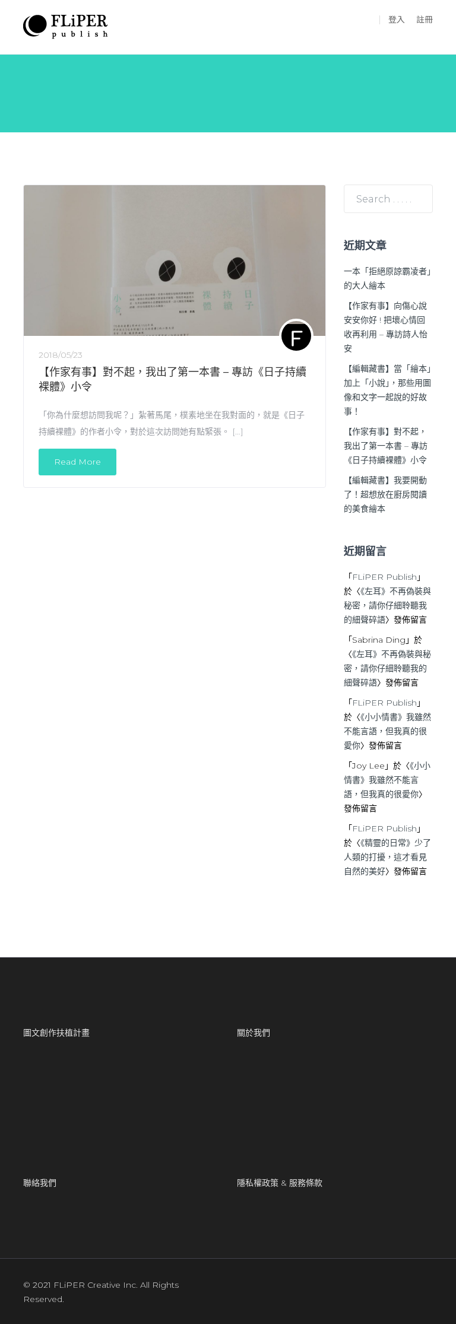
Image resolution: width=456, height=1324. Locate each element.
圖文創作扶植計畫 (56, 1032)
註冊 (424, 19)
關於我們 (253, 1032)
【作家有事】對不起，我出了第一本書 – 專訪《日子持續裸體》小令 (386, 445)
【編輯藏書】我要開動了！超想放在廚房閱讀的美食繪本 (385, 494)
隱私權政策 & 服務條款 (279, 1182)
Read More (77, 461)
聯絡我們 (39, 1182)
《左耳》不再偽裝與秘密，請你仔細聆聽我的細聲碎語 (387, 605)
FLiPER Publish (384, 576)
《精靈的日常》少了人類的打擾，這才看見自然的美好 (387, 857)
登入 (396, 19)
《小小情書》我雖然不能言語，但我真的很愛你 (387, 731)
